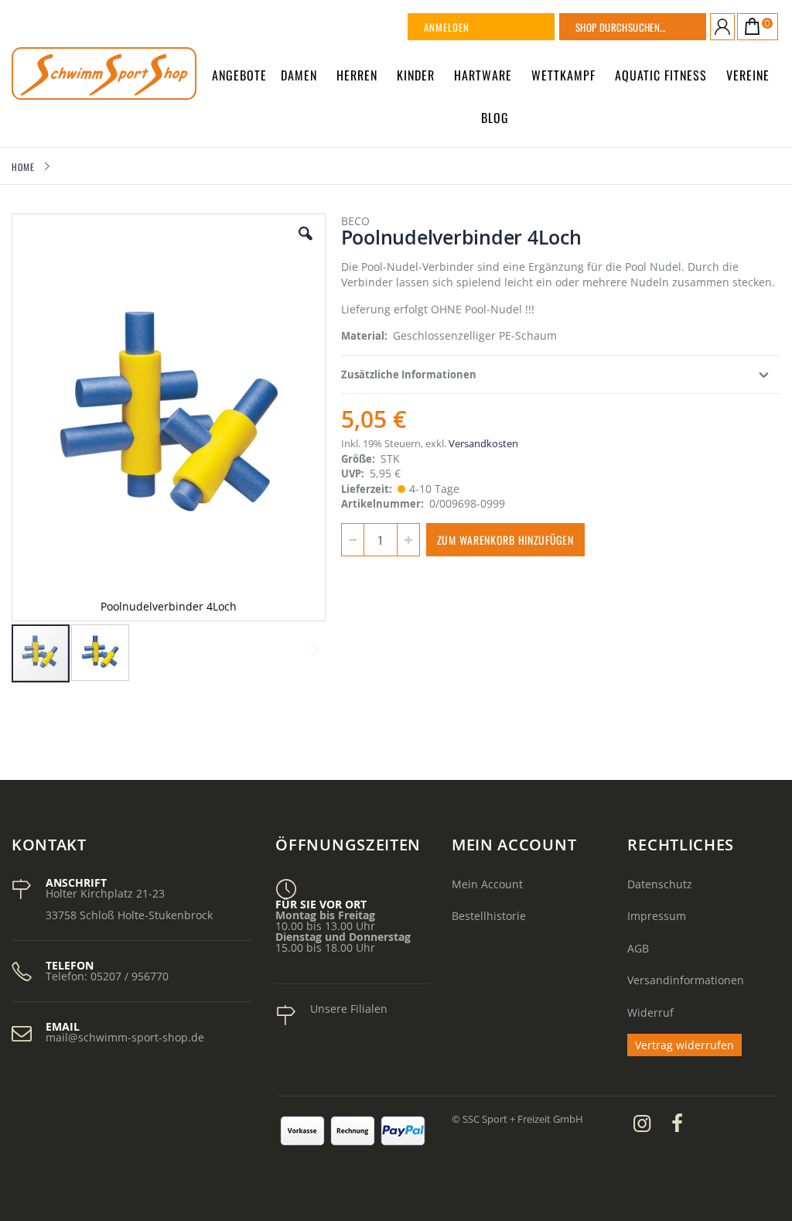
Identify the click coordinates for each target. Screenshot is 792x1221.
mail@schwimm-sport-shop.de (125, 1037)
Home (23, 166)
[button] (305, 245)
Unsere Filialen (348, 1008)
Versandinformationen (685, 980)
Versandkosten (483, 443)
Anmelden (446, 27)
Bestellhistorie (489, 915)
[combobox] (652, 26)
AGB (638, 948)
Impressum (656, 915)
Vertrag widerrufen (684, 1045)
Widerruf (650, 1012)
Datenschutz (659, 884)
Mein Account (487, 884)
